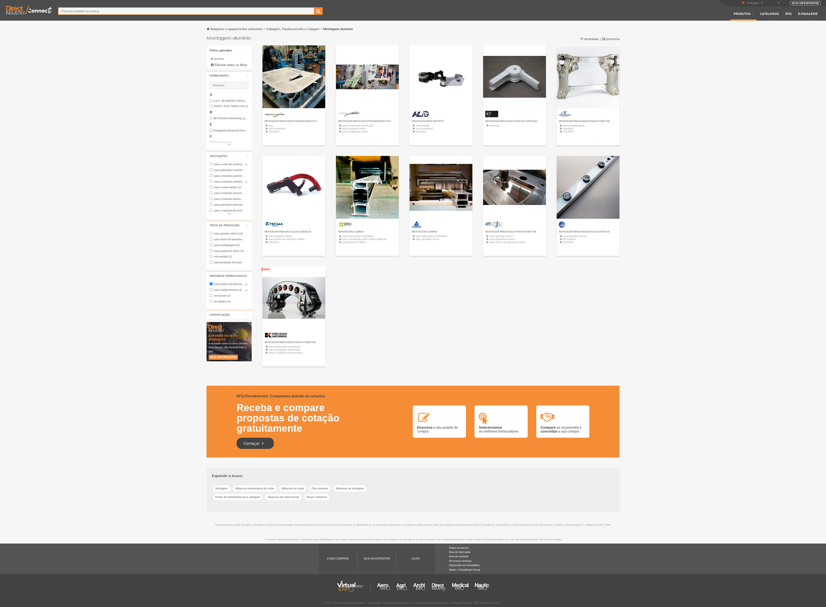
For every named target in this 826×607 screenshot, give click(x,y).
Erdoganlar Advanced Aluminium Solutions (231, 130)
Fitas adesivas (319, 488)
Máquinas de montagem (350, 488)
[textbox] (186, 11)
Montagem (221, 488)
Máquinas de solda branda (283, 497)
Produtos (742, 13)
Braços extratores (317, 497)
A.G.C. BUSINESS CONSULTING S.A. (231, 101)
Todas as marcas (459, 547)
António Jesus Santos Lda (231, 106)
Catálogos (769, 13)
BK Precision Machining (229, 118)
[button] (229, 75)
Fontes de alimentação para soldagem (237, 497)
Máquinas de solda (293, 488)
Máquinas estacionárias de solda (254, 488)
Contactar (293, 52)
